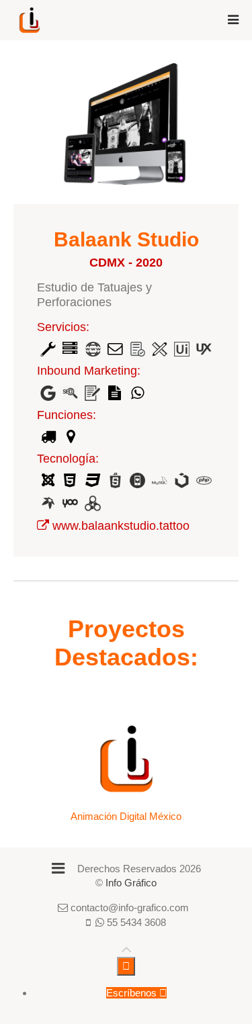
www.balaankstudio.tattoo (121, 525)
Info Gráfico (131, 882)
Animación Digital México (126, 816)
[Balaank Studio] (43, 526)
